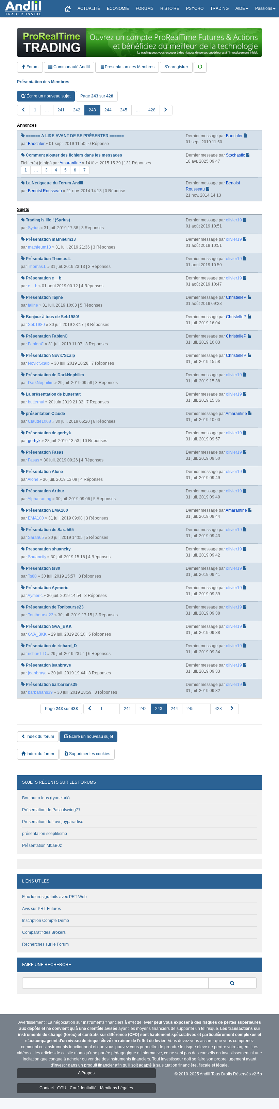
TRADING (219, 8)
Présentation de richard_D (51, 645)
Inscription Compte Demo (45, 920)
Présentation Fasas (45, 452)
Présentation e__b (43, 278)
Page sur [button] (96, 96)
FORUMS (144, 8)
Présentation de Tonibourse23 (55, 607)
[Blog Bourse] (23, 8)
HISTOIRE (169, 8)
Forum (32, 67)
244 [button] (108, 110)
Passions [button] (263, 8)
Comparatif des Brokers (44, 932)
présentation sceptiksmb (44, 833)
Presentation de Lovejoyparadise (52, 821)
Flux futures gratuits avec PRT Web (54, 896)
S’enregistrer (176, 67)
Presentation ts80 (43, 568)
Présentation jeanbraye (48, 665)
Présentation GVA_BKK (49, 626)
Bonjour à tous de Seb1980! (52, 316)
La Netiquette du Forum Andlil (54, 183)
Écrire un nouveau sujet (48, 96)
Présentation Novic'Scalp (50, 355)
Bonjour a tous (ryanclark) (46, 798)
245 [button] (123, 110)
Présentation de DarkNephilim (55, 374)
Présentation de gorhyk (48, 433)
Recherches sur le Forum (45, 944)
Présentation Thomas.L (48, 258)
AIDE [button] (240, 8)
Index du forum (40, 736)
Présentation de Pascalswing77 (51, 809)
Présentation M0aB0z (42, 845)
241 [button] (61, 110)
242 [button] (76, 110)
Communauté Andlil (71, 67)
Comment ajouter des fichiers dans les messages (74, 155)
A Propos (86, 1073)
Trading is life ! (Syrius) (48, 220)
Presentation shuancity (48, 549)
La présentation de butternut (53, 394)
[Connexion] (200, 67)
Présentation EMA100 (47, 510)
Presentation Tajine (44, 297)
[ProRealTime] (139, 42)
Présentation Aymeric (47, 587)
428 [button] (151, 110)
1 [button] (35, 110)
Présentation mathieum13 (51, 239)
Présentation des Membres (129, 67)
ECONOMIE (118, 8)
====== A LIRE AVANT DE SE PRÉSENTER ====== (75, 135)
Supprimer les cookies (89, 753)
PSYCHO (194, 8)
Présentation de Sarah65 (50, 529)
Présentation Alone (44, 471)
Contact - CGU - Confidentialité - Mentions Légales (86, 1088)
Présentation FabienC (47, 336)
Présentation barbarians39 (52, 684)
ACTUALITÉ (89, 8)
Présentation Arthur (45, 491)
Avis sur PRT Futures (41, 908)
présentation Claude (45, 413)
